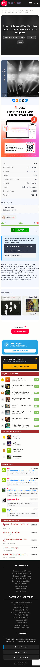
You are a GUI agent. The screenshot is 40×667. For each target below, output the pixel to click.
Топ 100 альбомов (21, 583)
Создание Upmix (21, 622)
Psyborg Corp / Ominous (20, 425)
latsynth (16, 436)
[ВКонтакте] (13, 100)
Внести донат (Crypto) (20, 366)
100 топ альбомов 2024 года (21, 576)
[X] (23, 100)
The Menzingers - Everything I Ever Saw (15, 540)
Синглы (31, 37)
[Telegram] (20, 100)
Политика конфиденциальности (21, 602)
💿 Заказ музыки (12, 500)
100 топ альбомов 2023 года (21, 578)
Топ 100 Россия (21, 591)
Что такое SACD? (21, 620)
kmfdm (15, 443)
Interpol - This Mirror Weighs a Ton (15, 554)
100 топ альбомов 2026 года (21, 571)
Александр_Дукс (13, 499)
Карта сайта (22, 652)
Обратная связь (22, 657)
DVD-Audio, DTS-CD (21, 615)
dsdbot (13, 217)
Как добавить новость (21, 605)
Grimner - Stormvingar (10, 548)
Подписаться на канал (20, 350)
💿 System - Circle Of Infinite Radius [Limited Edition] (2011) (22, 490)
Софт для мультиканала (21, 628)
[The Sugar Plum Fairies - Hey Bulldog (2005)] (11, 305)
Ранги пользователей (21, 607)
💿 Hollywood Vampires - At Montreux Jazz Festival (21, 470)
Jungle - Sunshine (18, 379)
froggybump (17, 456)
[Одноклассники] (17, 100)
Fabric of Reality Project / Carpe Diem (22, 412)
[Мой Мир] (26, 100)
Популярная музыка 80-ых (21, 581)
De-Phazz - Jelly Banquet (20, 392)
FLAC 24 (12, 3)
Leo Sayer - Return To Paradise (22, 385)
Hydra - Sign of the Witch (11, 532)
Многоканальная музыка (18, 11)
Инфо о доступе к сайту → (18, 345)
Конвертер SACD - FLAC (21, 610)
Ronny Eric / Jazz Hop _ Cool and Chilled (22, 405)
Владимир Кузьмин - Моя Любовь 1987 (22, 399)
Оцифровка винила (21, 625)
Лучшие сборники (21, 586)
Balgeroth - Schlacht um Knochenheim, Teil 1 (16, 525)
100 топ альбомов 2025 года (21, 573)
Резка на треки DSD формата (21, 612)
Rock (20, 42)
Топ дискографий (21, 589)
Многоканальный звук (21, 617)
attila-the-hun (18, 449)
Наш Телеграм (22, 647)
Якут (8, 468)
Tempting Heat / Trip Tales (21, 418)
